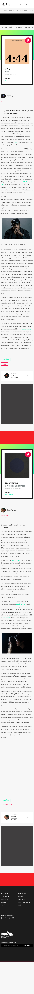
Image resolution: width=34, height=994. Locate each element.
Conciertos (18, 27)
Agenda (12, 11)
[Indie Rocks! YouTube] (13, 918)
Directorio (22, 899)
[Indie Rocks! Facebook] (2, 918)
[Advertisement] (17, 404)
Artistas (20, 896)
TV (17, 11)
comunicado (7, 618)
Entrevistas (22, 893)
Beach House (9, 494)
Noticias (4, 27)
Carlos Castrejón (10, 96)
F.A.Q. (19, 905)
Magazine (23, 11)
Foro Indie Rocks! (24, 902)
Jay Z (6, 80)
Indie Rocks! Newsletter (8, 942)
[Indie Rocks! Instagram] (10, 918)
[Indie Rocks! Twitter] (6, 918)
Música (4, 11)
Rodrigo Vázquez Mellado (11, 510)
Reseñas (11, 27)
